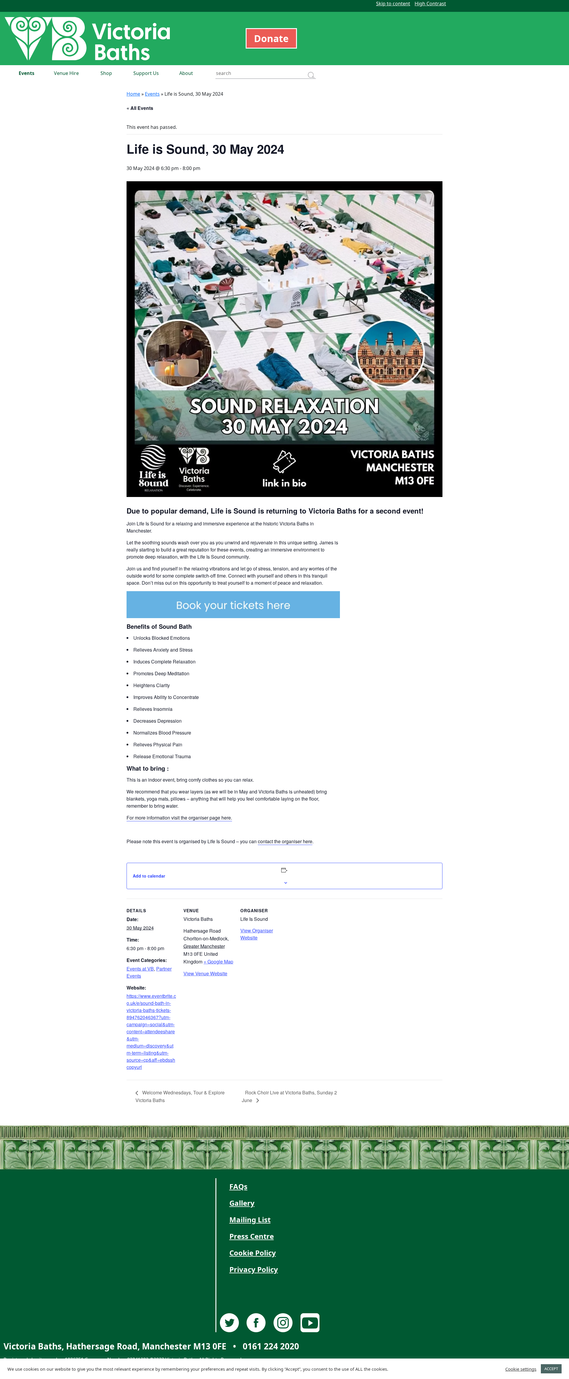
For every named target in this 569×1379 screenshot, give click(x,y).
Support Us (146, 73)
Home (133, 94)
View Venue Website (205, 973)
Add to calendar (149, 876)
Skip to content (393, 3)
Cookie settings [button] (520, 1369)
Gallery (242, 1203)
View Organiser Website (256, 934)
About (186, 73)
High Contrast (430, 3)
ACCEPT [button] (551, 1368)
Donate (271, 38)
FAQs (238, 1186)
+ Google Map (218, 961)
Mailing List (250, 1219)
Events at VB (140, 968)
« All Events (140, 108)
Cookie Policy (252, 1253)
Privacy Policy (253, 1269)
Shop (106, 73)
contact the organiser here (285, 841)
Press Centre (251, 1236)
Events (26, 73)
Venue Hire (66, 73)
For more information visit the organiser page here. (179, 817)
